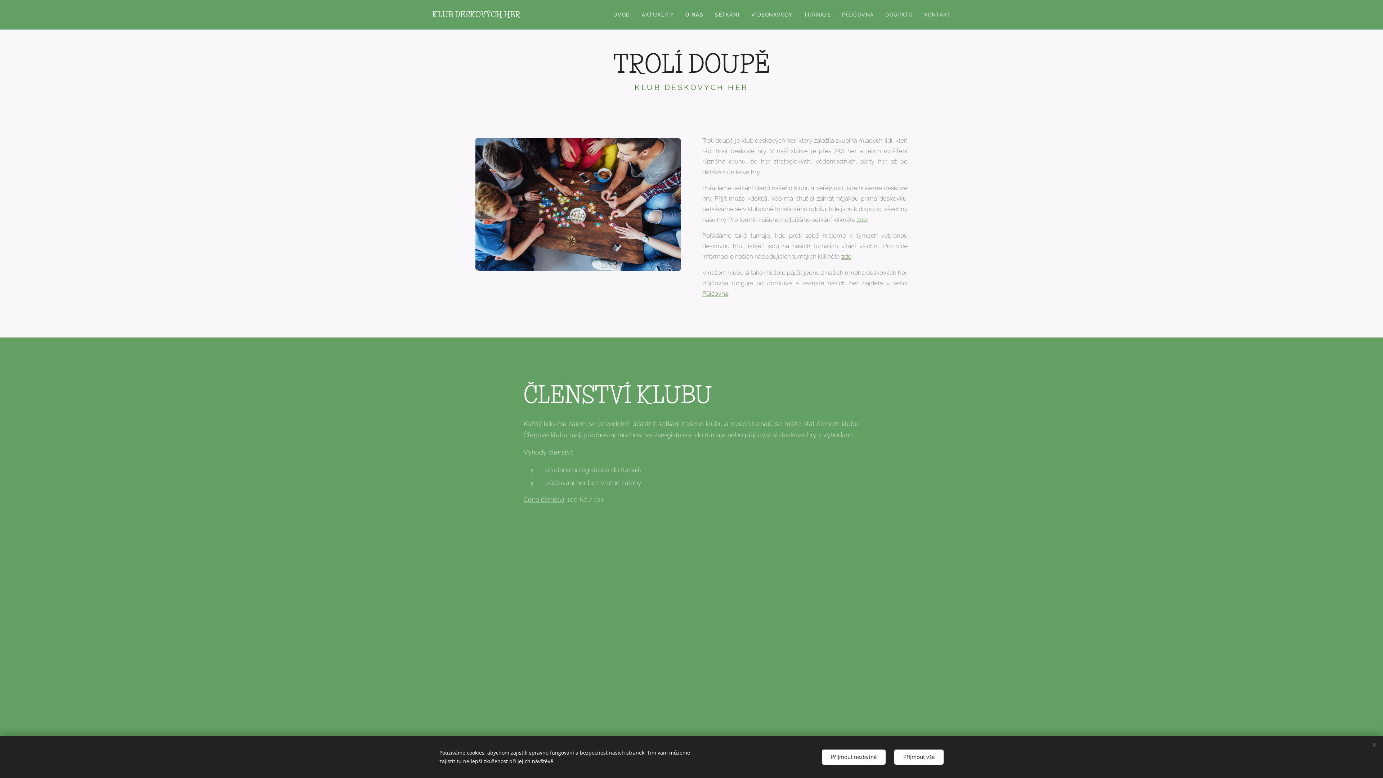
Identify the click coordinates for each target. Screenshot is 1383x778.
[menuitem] (624, 15)
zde (862, 219)
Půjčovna (715, 293)
